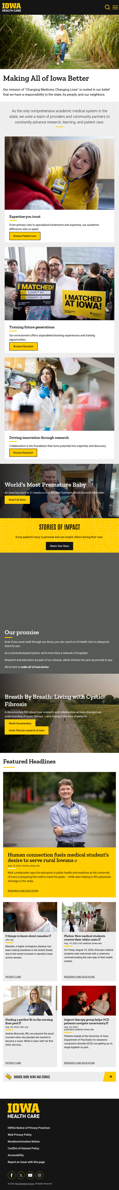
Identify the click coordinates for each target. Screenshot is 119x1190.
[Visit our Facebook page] (11, 1175)
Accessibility (16, 1155)
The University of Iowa (24, 1184)
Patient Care (13, 976)
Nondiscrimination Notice (24, 1141)
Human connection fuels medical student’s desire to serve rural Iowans (58, 857)
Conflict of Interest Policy (23, 1148)
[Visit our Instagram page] (39, 1175)
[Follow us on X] (21, 1175)
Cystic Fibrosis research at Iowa (26, 730)
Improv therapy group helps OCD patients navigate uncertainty (86, 1021)
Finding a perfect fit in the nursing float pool (29, 1021)
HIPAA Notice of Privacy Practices (29, 1127)
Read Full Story (17, 499)
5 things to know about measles (27, 936)
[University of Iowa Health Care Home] (24, 1110)
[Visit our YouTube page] (30, 1175)
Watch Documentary (20, 723)
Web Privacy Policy (20, 1134)
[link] (11, 7)
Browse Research (23, 452)
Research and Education (23, 890)
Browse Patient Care (24, 236)
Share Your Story (59, 546)
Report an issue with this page (26, 1162)
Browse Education (23, 346)
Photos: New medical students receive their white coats (84, 937)
